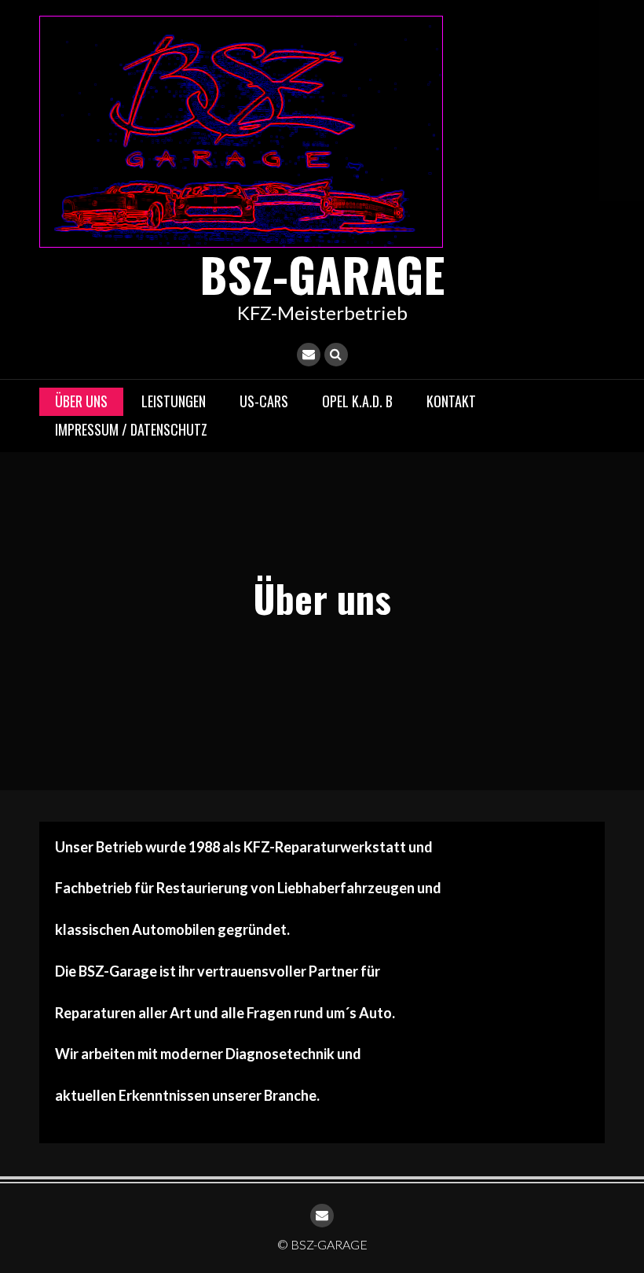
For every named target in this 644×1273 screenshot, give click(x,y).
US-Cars (264, 401)
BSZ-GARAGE (322, 273)
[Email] (308, 354)
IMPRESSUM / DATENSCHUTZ (131, 429)
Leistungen (173, 401)
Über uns (81, 401)
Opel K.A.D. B (357, 401)
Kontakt (451, 401)
